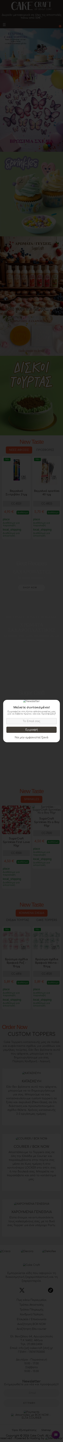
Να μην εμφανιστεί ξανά (31, 737)
